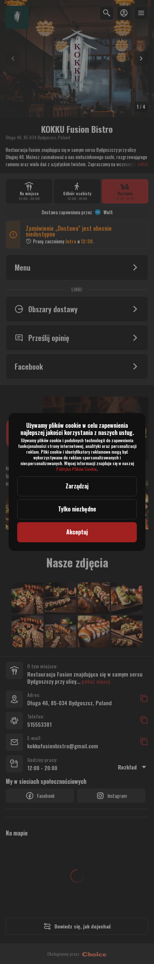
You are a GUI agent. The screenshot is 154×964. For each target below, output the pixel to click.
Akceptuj (77, 532)
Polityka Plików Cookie (76, 469)
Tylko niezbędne (77, 509)
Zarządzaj (77, 486)
